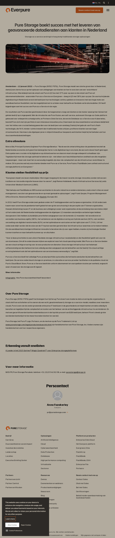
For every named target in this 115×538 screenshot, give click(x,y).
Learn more (10, 519)
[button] (14, 530)
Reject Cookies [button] (26, 525)
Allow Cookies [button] (12, 525)
